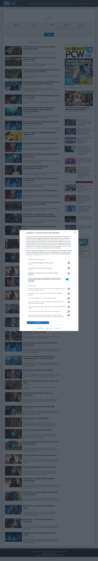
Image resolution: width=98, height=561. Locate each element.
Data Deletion (40, 328)
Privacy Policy (57, 328)
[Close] (75, 233)
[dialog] (49, 280)
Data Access (49, 328)
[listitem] (49, 259)
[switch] (68, 263)
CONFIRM (38, 322)
